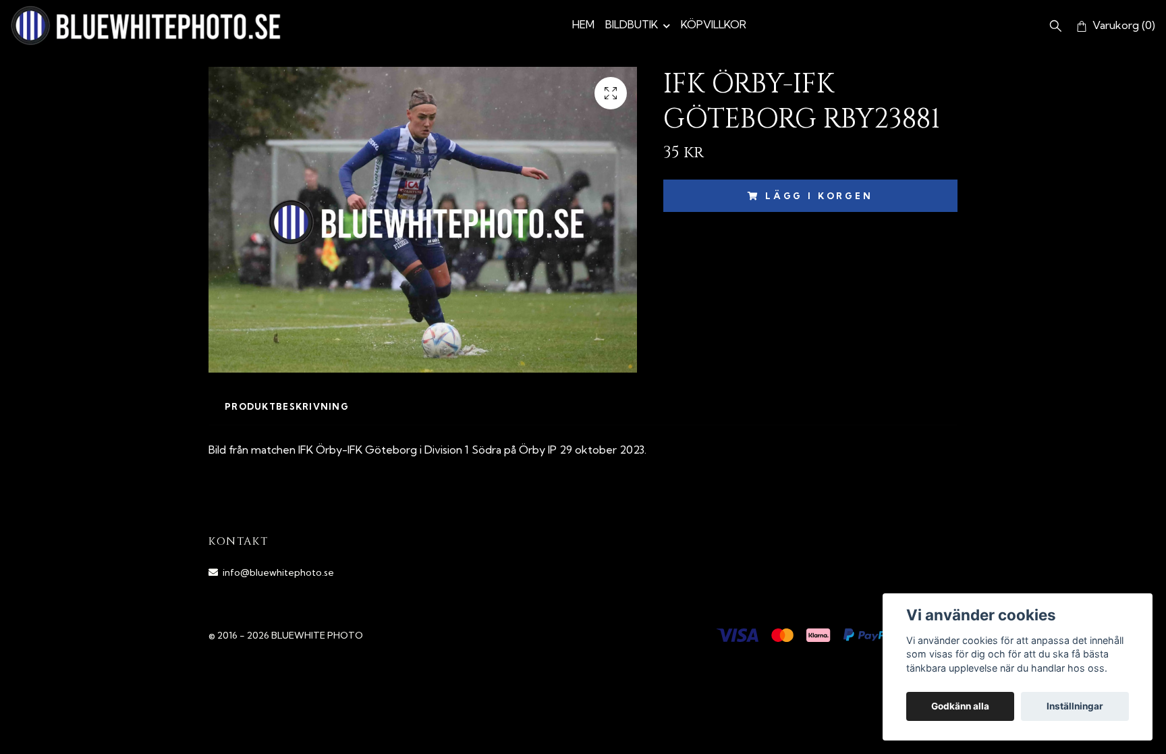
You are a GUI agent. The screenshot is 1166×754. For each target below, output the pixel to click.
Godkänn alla (960, 706)
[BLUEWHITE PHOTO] (146, 25)
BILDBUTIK (631, 24)
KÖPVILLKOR (713, 24)
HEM (583, 24)
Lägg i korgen (819, 195)
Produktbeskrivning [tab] (287, 406)
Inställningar (1075, 706)
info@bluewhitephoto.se (278, 572)
